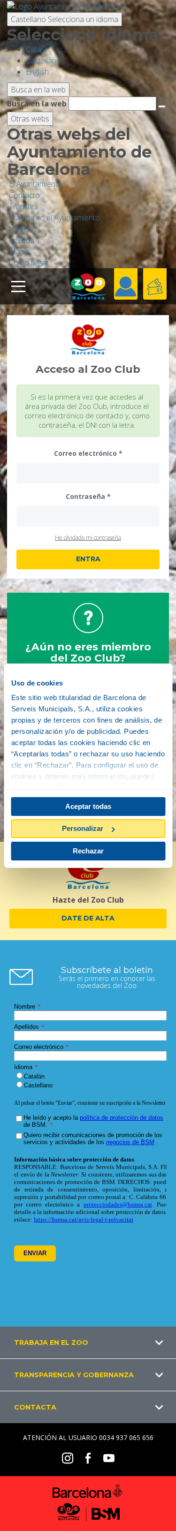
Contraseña (85, 496)
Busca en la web (37, 103)
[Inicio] (88, 286)
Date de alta (88, 918)
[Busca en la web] (162, 106)
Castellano (64, 19)
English (37, 72)
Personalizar (82, 828)
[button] (88, 1342)
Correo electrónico (85, 453)
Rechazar (88, 851)
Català (36, 49)
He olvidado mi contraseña (88, 538)
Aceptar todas (88, 806)
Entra (88, 559)
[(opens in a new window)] (67, 5)
